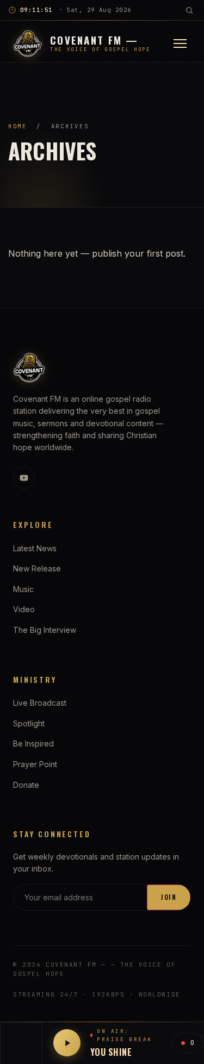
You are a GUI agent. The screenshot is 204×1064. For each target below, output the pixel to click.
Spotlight (29, 723)
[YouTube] (24, 478)
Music (23, 589)
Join (168, 896)
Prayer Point (35, 764)
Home (17, 126)
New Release (37, 568)
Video (24, 609)
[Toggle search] (189, 10)
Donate (26, 784)
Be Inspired (33, 743)
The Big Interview (44, 629)
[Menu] (180, 43)
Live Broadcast (39, 702)
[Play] (67, 1042)
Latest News (35, 548)
